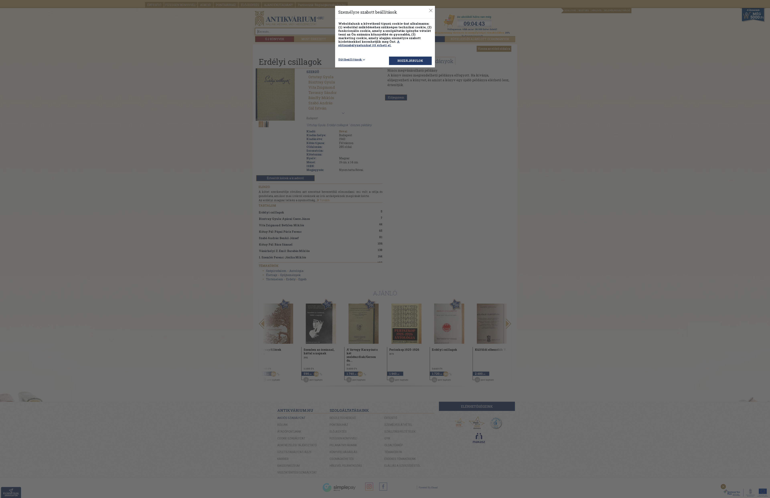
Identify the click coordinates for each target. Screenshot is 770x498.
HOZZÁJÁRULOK (410, 61)
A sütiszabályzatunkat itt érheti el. (369, 43)
